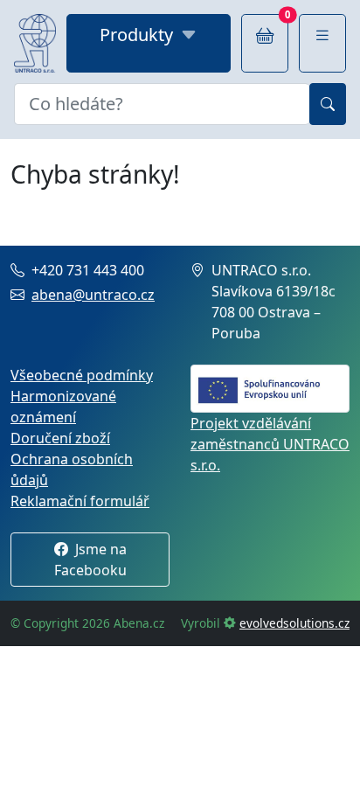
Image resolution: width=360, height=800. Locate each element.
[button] (322, 43)
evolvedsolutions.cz (294, 623)
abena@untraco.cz (93, 294)
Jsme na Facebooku (90, 559)
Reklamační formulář (79, 501)
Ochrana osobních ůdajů (71, 469)
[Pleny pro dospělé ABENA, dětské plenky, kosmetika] (35, 43)
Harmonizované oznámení (63, 406)
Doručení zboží (60, 438)
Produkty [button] (136, 34)
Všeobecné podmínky (81, 375)
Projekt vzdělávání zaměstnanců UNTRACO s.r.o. (270, 444)
